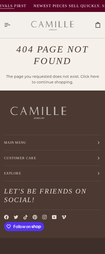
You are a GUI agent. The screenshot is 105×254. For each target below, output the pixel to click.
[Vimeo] (64, 217)
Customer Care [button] (20, 158)
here (94, 76)
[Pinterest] (35, 217)
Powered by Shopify (76, 246)
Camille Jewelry (26, 246)
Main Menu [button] (15, 142)
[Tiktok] (25, 217)
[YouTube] (54, 217)
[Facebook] (6, 217)
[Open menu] (11, 25)
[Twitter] (16, 217)
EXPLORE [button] (12, 173)
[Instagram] (44, 217)
